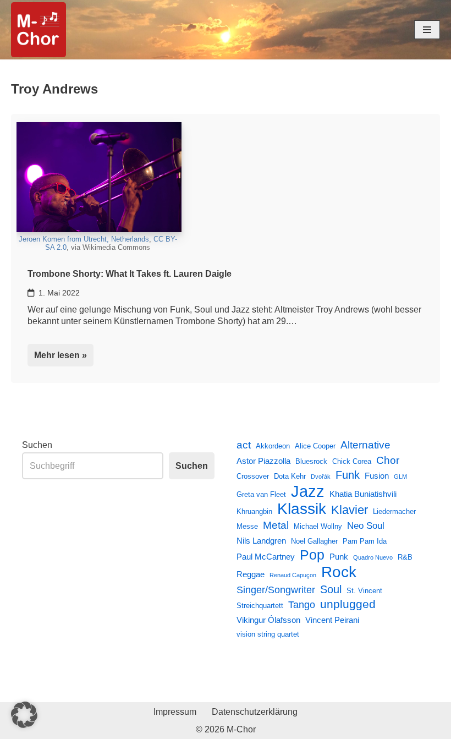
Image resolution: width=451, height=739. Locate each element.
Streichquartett (260, 605)
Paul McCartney (266, 556)
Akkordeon (273, 446)
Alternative (365, 445)
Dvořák (321, 476)
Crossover (253, 476)
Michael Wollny (318, 526)
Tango (301, 604)
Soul (331, 589)
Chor (387, 460)
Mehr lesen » (57, 358)
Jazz (307, 491)
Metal (276, 525)
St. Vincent (364, 591)
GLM (400, 476)
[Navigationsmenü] (427, 29)
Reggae (251, 574)
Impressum (174, 711)
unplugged (348, 604)
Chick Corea (351, 461)
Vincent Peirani (332, 620)
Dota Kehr (290, 476)
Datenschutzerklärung (255, 711)
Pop (312, 555)
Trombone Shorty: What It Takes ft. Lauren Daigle (130, 273)
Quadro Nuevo (373, 557)
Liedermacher (394, 511)
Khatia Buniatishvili (363, 494)
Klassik (301, 509)
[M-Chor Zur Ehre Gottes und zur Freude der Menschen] (38, 29)
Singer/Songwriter (276, 589)
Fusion (377, 475)
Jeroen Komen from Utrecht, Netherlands (84, 239)
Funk (348, 475)
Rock (338, 572)
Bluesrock (311, 461)
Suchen (37, 445)
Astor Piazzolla (263, 461)
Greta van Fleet (261, 494)
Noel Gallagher (314, 541)
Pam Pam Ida (365, 541)
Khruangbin (254, 511)
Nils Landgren (261, 540)
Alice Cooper (315, 446)
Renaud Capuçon (293, 575)
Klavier (349, 510)
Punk (338, 556)
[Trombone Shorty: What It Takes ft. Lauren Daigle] (99, 177)
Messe (247, 526)
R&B (405, 557)
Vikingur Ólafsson (268, 620)
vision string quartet (268, 634)
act (244, 445)
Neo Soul (365, 525)
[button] (24, 715)
